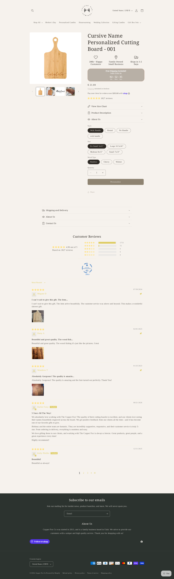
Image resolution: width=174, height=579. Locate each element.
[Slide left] (32, 91)
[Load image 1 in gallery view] (40, 91)
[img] (38, 290)
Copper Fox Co (41, 573)
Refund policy (67, 573)
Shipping (91, 89)
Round (110, 130)
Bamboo (93, 162)
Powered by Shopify (53, 573)
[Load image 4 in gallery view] (70, 91)
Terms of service (92, 573)
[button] (32, 10)
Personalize (115, 182)
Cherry (106, 162)
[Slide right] (78, 91)
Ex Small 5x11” (97, 146)
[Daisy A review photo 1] (38, 353)
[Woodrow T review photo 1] (38, 390)
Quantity (91, 168)
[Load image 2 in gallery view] (50, 91)
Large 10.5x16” (116, 146)
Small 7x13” (114, 152)
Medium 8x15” (96, 152)
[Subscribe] (107, 514)
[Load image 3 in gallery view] (60, 91)
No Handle (123, 130)
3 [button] (87, 473)
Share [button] (92, 192)
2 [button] (83, 473)
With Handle (95, 130)
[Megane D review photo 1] (38, 316)
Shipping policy (106, 573)
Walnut (119, 162)
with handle (95, 136)
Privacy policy (80, 573)
